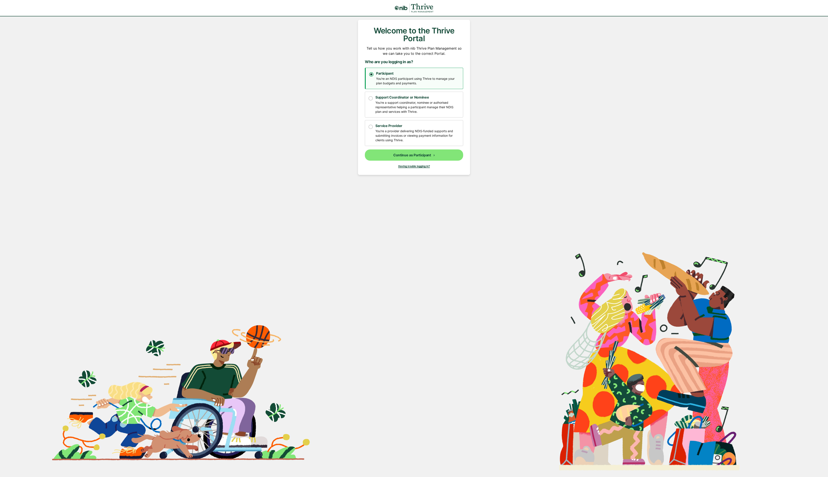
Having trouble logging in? (414, 166)
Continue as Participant (414, 155)
